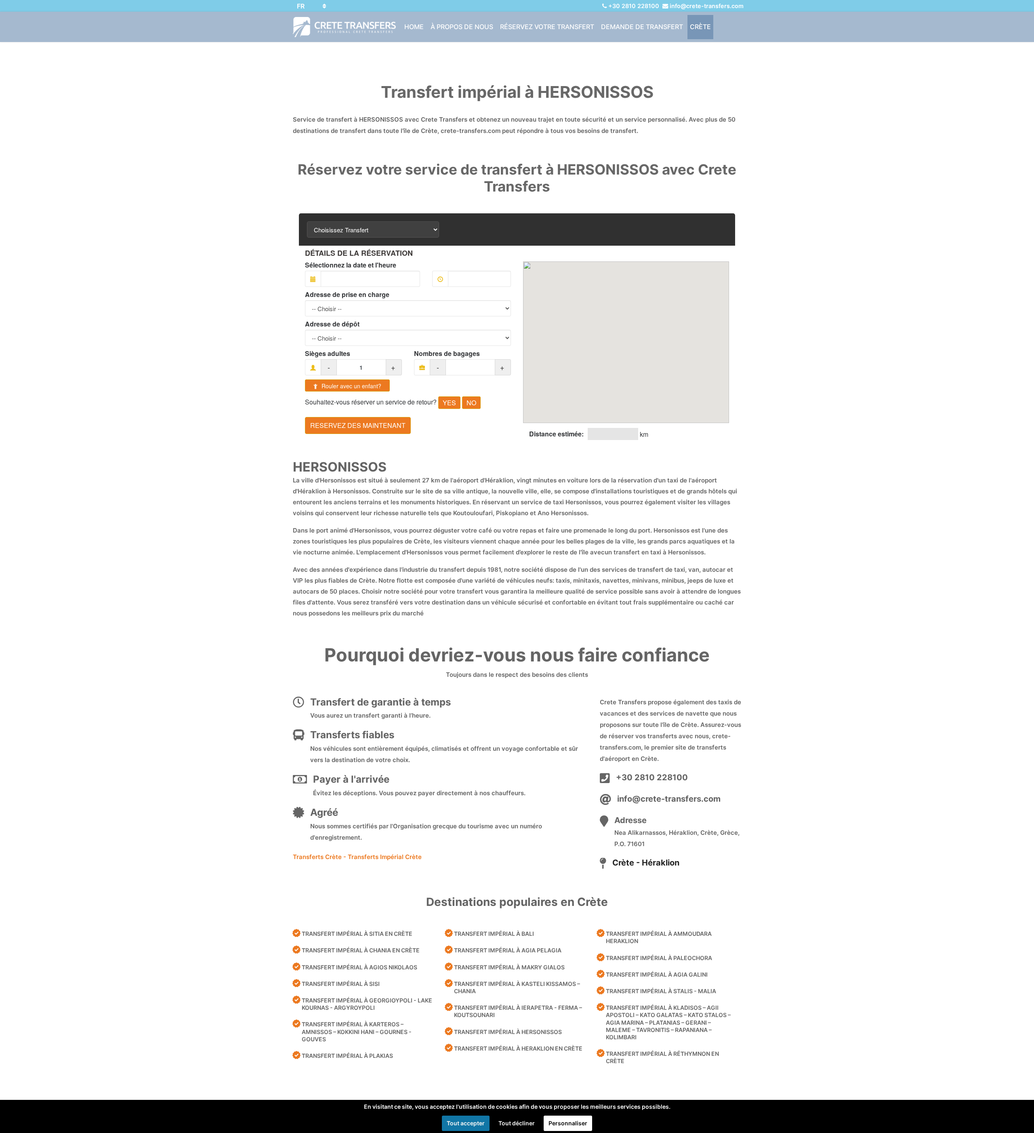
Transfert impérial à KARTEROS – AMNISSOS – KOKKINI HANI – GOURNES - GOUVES (357, 1031)
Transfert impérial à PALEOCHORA (659, 957)
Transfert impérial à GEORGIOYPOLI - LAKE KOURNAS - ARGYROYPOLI (367, 1004)
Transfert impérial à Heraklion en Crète (518, 1048)
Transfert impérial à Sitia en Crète (357, 933)
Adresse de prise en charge (347, 294)
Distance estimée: (556, 433)
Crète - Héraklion (645, 863)
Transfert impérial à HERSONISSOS (508, 1031)
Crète (700, 27)
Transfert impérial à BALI (494, 933)
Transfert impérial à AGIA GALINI (657, 974)
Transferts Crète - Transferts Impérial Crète (357, 857)
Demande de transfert (642, 27)
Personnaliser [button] (568, 1123)
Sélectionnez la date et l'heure (350, 265)
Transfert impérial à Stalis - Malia (661, 991)
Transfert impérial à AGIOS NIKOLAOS (359, 967)
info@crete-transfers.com (707, 5)
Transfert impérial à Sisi (341, 983)
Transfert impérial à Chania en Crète (361, 950)
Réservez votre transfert (547, 27)
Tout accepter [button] (466, 1123)
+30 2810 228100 (633, 5)
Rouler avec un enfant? (350, 386)
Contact (419, 51)
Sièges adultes (327, 353)
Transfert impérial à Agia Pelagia (507, 950)
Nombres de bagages (447, 353)
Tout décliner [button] (516, 1123)
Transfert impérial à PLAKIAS (347, 1055)
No (471, 402)
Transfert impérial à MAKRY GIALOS (509, 967)
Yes (449, 402)
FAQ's (451, 51)
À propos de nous (462, 27)
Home (414, 27)
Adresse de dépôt (332, 324)
